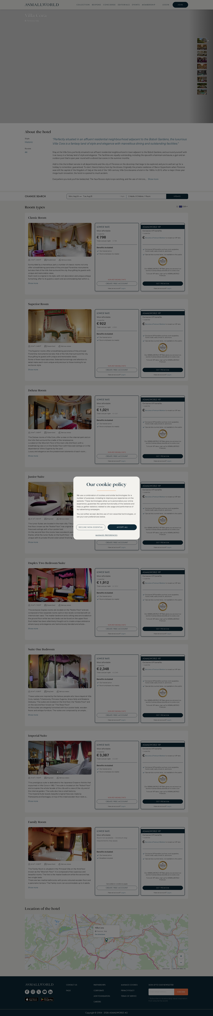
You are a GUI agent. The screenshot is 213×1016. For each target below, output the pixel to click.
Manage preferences (106, 535)
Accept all (122, 527)
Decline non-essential (91, 527)
